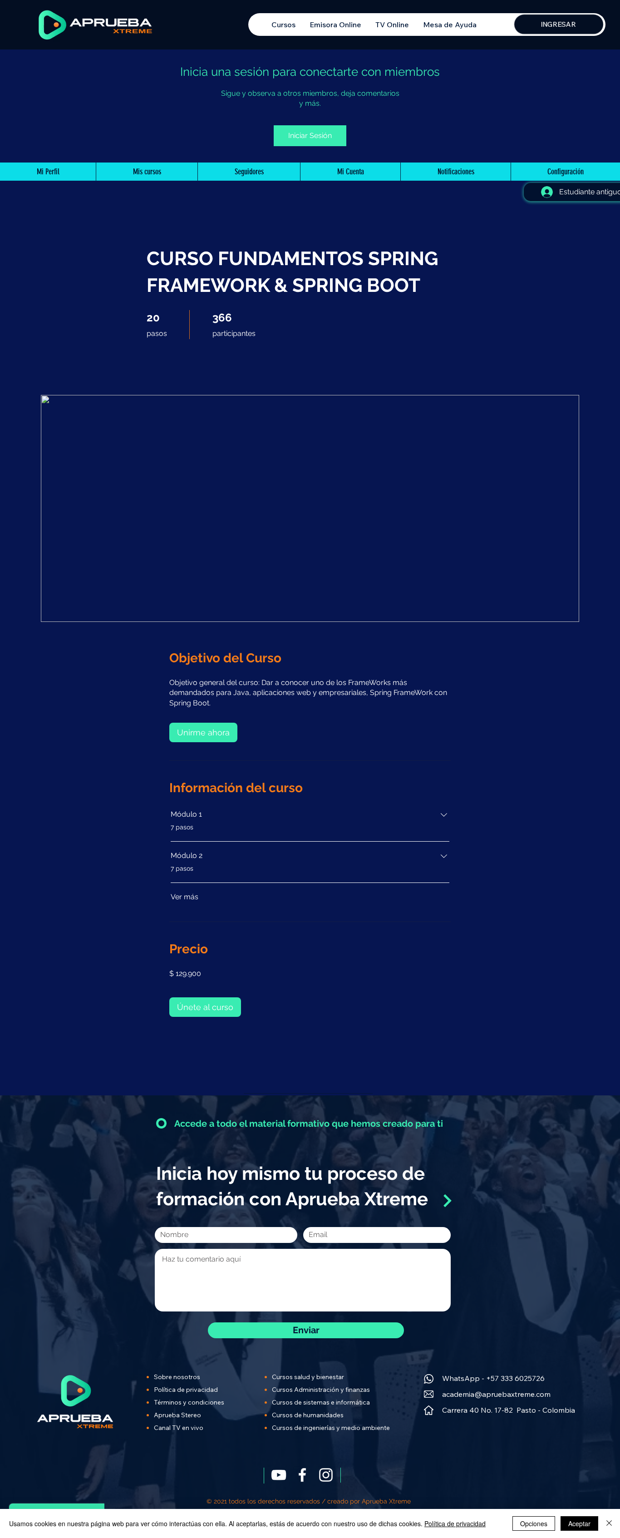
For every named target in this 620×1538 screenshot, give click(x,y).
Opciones (533, 1523)
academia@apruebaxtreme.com (496, 1394)
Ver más (184, 896)
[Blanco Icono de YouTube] (279, 1475)
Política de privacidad (455, 1523)
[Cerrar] (609, 1523)
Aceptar (579, 1523)
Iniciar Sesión (310, 135)
